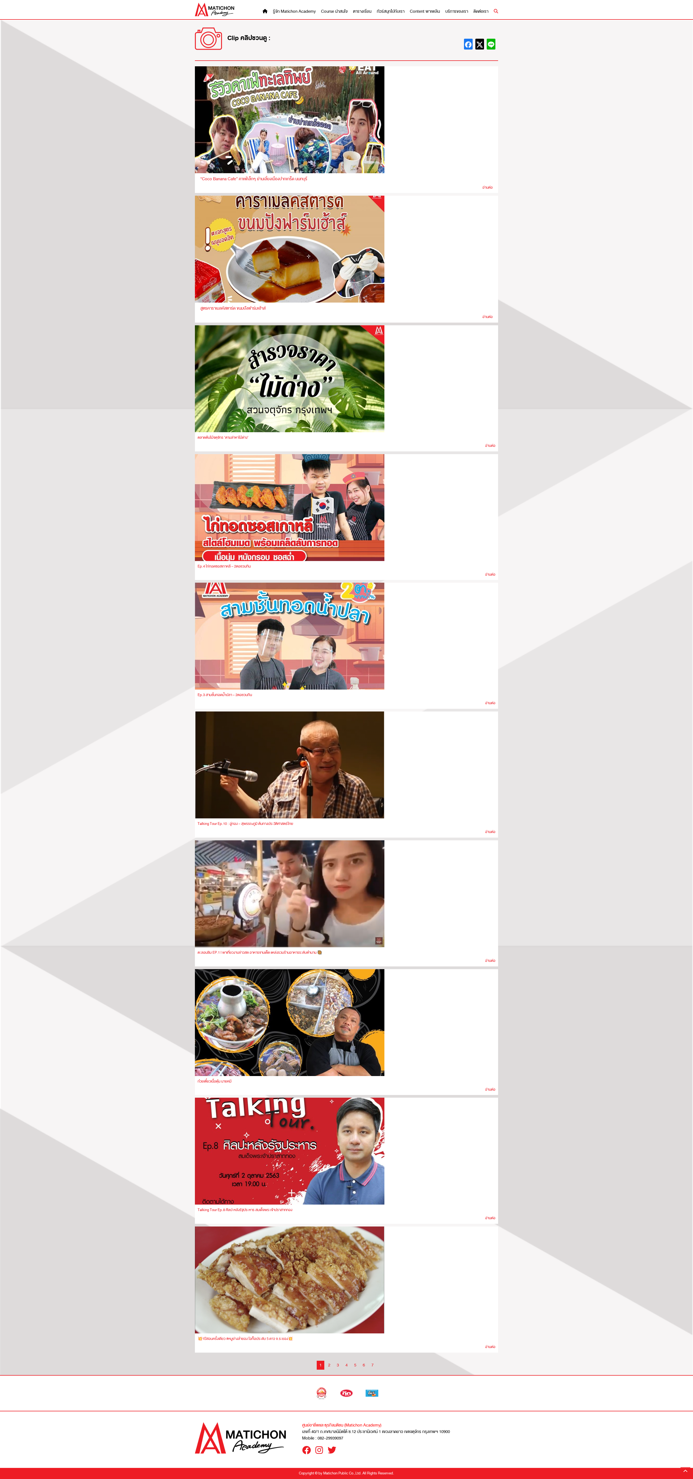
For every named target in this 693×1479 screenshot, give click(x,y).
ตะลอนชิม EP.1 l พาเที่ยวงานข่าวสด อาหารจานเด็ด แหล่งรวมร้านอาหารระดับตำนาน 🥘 (260, 952)
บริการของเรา (456, 11)
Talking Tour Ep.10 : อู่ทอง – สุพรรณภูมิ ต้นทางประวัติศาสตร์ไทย (245, 824)
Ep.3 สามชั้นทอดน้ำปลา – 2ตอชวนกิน (225, 695)
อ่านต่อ (487, 187)
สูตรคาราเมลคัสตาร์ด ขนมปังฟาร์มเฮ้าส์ (233, 308)
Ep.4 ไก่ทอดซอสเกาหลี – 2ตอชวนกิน (224, 566)
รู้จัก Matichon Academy (294, 11)
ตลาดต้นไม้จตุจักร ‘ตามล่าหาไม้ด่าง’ (223, 437)
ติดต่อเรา (480, 11)
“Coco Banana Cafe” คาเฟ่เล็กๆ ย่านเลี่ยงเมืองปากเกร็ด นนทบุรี (253, 179)
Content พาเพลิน (425, 11)
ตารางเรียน (362, 11)
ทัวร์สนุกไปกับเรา (390, 11)
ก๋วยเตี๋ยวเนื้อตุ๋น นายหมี (214, 1081)
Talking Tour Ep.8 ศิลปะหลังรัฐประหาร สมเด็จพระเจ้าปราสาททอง (245, 1210)
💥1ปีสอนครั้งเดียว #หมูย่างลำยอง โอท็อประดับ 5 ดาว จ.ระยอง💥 (245, 1339)
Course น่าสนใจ (334, 11)
